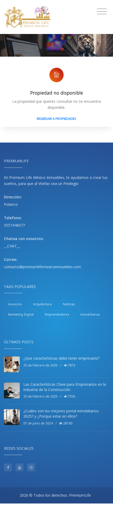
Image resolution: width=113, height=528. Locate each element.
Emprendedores (57, 314)
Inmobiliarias (90, 314)
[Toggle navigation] (101, 11)
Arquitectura (42, 304)
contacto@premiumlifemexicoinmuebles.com (42, 266)
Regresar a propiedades (56, 118)
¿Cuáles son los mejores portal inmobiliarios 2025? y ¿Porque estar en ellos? (61, 413)
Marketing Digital (21, 314)
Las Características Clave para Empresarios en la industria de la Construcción (64, 387)
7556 (71, 396)
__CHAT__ (12, 245)
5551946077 (14, 225)
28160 (67, 423)
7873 (71, 365)
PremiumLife (80, 495)
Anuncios (15, 304)
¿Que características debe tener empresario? (61, 358)
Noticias (69, 304)
